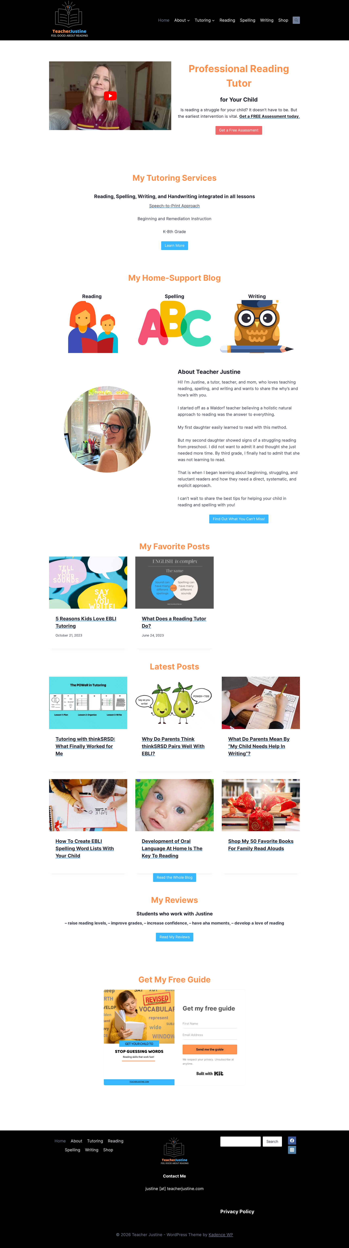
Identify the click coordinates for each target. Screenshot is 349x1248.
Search (272, 1141)
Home (163, 20)
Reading (227, 20)
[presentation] (88, 583)
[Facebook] (292, 1141)
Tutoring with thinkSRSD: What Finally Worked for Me (85, 746)
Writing (266, 20)
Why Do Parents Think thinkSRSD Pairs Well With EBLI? (173, 746)
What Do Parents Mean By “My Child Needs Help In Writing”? (259, 746)
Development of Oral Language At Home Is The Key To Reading (172, 848)
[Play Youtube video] (110, 95)
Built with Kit (210, 1073)
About (76, 1141)
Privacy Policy (237, 1211)
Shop (283, 20)
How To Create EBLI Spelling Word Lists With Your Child (85, 848)
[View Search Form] (296, 20)
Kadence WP (221, 1234)
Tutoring (95, 1141)
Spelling (247, 20)
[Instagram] (292, 1150)
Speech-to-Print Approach (174, 205)
